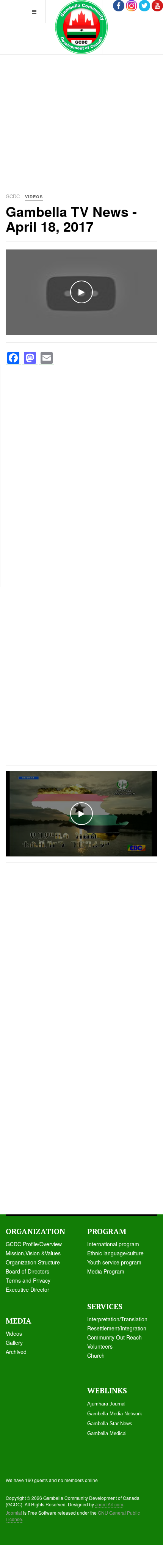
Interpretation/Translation (117, 1319)
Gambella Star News (109, 1423)
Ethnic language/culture (115, 1253)
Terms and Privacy (28, 1280)
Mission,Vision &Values (33, 1253)
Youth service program (114, 1262)
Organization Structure (33, 1262)
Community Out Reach (114, 1337)
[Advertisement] (81, 104)
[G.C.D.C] (81, 27)
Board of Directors (27, 1271)
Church (96, 1355)
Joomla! (14, 1512)
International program (113, 1244)
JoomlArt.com (109, 1504)
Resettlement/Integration (116, 1328)
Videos (14, 1333)
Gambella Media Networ (113, 1413)
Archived (16, 1351)
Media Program (105, 1271)
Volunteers (100, 1346)
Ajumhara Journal (106, 1404)
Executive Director (27, 1289)
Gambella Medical (107, 1433)
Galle (12, 1342)
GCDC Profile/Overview (34, 1244)
